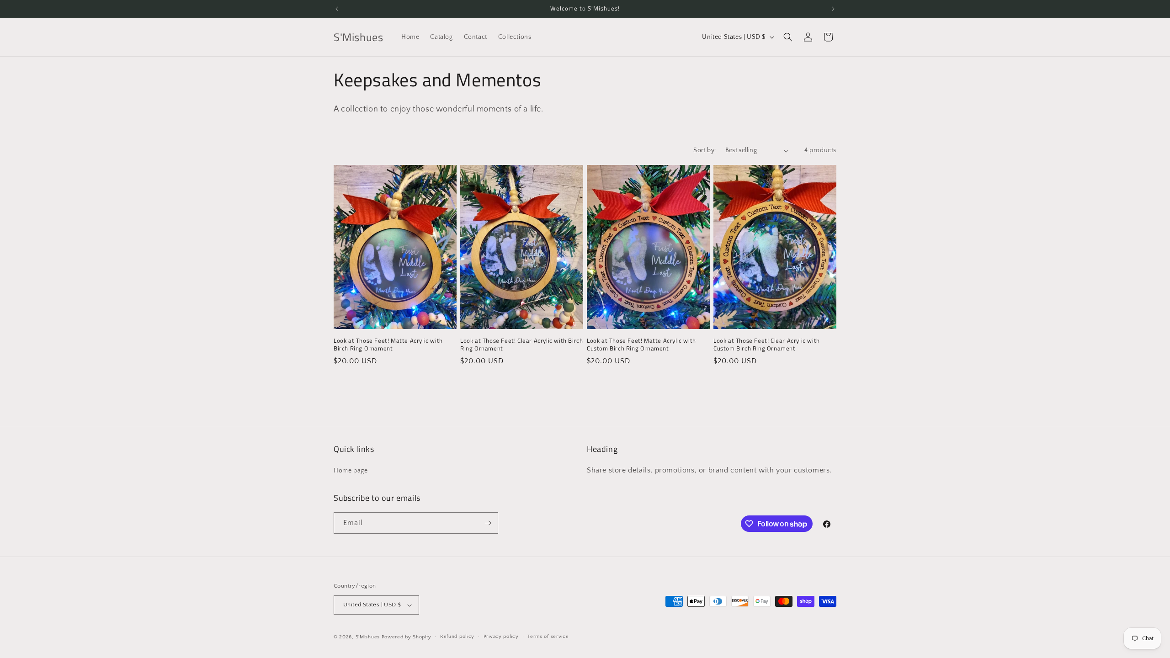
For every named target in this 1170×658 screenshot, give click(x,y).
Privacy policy (501, 636)
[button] (788, 37)
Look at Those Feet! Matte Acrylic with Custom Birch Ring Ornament (641, 344)
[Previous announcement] (337, 8)
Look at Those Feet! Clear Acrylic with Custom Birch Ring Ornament (766, 344)
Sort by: (704, 150)
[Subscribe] (488, 523)
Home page (350, 470)
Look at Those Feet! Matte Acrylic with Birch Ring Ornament (388, 344)
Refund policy (457, 636)
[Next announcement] (833, 8)
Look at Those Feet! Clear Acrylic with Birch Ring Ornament (521, 344)
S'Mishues (368, 637)
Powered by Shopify (406, 637)
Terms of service (548, 636)
